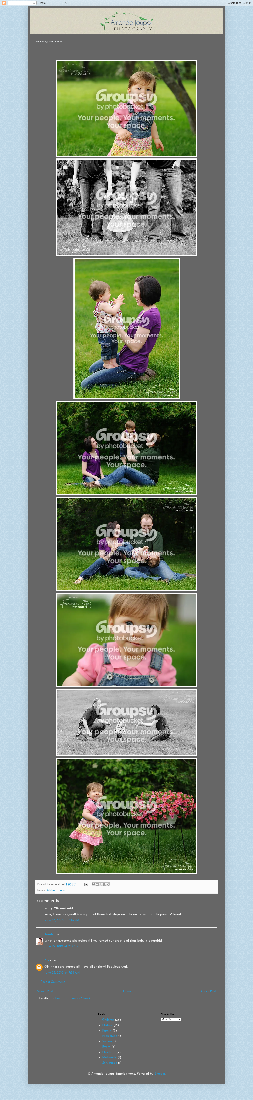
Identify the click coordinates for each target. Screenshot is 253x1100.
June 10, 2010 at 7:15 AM (61, 946)
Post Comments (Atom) (72, 998)
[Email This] (93, 884)
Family (63, 890)
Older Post (208, 991)
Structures (109, 1063)
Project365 (109, 1036)
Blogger (159, 1073)
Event (106, 1047)
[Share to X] (101, 884)
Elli (46, 960)
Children (52, 890)
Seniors (107, 1041)
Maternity (109, 1057)
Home (127, 991)
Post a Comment (53, 982)
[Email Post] (86, 884)
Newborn (108, 1052)
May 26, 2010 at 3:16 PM (61, 920)
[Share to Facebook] (105, 884)
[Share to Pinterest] (108, 884)
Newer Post (45, 991)
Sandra (49, 934)
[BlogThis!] (97, 884)
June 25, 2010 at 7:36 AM (62, 972)
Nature (107, 1025)
